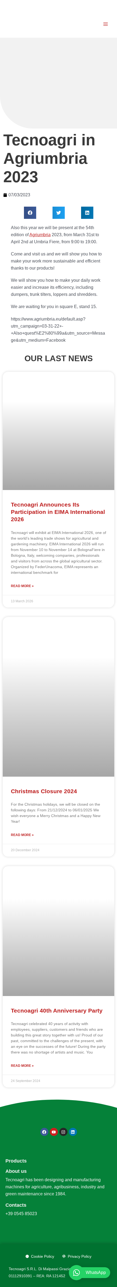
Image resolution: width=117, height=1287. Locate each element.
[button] (30, 213)
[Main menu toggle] (106, 24)
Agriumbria (40, 234)
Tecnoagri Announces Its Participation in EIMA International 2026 (58, 512)
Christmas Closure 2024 (44, 791)
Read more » (22, 586)
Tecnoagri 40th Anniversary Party (57, 1010)
